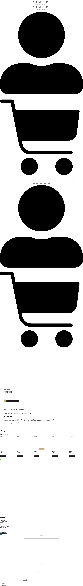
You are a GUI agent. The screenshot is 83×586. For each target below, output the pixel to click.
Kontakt (81, 181)
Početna (5, 389)
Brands (73, 181)
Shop (69, 181)
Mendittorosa (8, 389)
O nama (77, 181)
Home (66, 181)
